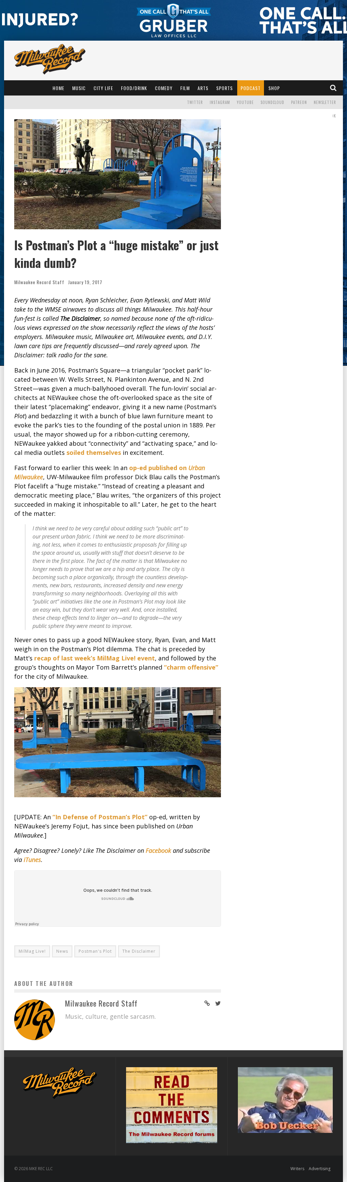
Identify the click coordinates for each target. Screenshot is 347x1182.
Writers (297, 1169)
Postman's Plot (95, 951)
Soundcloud (272, 102)
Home (58, 87)
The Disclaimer (139, 951)
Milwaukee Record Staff (39, 282)
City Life (103, 87)
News (62, 951)
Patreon (299, 102)
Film (185, 87)
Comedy (163, 87)
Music (79, 87)
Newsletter (325, 102)
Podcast (251, 87)
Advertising (319, 1169)
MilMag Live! (32, 951)
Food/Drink (134, 87)
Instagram (220, 102)
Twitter (195, 102)
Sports (224, 87)
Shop (274, 87)
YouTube (245, 102)
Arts (203, 87)
